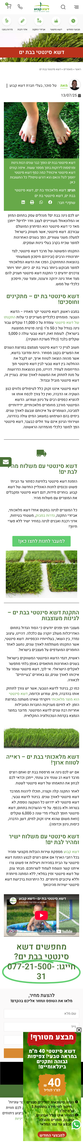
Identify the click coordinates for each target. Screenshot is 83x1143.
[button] (76, 7)
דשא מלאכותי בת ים (50, 190)
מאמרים (68, 69)
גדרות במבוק (45, 515)
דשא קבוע (71, 852)
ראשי (78, 69)
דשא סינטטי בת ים (49, 195)
